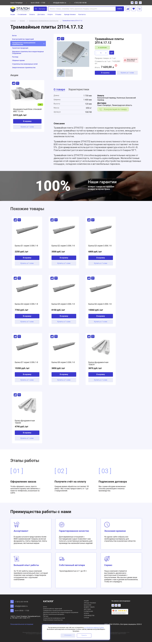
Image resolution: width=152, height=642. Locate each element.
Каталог (42, 9)
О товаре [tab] (59, 89)
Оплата (32, 14)
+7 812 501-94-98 (80, 3)
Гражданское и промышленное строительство (23, 43)
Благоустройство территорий (23, 39)
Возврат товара (89, 607)
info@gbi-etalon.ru (59, 3)
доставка (87, 609)
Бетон (14, 35)
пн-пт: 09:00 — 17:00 (22, 610)
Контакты (82, 14)
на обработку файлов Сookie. (94, 627)
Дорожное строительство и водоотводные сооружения (28, 52)
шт (111, 53)
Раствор (15, 57)
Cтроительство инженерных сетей (54, 618)
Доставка (41, 14)
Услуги (50, 14)
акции (86, 601)
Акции (12, 14)
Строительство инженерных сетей (24, 64)
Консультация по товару (115, 109)
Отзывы (58, 14)
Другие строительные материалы (53, 614)
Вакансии (87, 605)
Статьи (86, 617)
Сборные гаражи (18, 60)
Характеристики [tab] (78, 89)
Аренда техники (70, 14)
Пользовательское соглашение (21, 624)
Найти (119, 9)
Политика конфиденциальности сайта (56, 624)
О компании (22, 14)
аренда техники (90, 603)
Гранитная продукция (20, 48)
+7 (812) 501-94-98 (21, 602)
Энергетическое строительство (23, 67)
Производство (89, 615)
